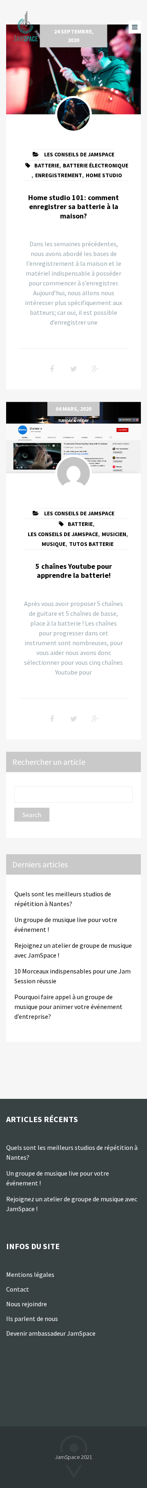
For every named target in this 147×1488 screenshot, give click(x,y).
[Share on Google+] (95, 369)
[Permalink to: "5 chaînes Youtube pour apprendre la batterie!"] (73, 437)
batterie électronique (95, 165)
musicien (114, 534)
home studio (104, 175)
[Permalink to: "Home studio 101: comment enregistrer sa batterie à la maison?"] (73, 69)
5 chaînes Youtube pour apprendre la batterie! (74, 570)
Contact (17, 1289)
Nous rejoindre (26, 1304)
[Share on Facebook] (52, 369)
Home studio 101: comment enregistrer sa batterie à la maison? (73, 207)
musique (53, 544)
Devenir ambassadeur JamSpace (51, 1333)
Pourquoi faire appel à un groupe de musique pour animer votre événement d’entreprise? (68, 1006)
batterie (46, 165)
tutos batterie (91, 544)
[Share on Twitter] (73, 369)
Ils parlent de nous (32, 1318)
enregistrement (58, 175)
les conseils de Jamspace (63, 534)
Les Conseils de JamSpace (79, 154)
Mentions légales (30, 1274)
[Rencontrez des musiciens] (26, 26)
